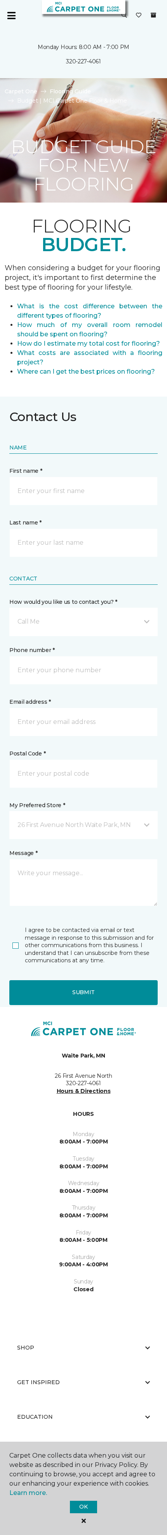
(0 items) (153, 15)
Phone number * (32, 650)
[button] (124, 15)
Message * (23, 853)
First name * (25, 471)
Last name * (25, 522)
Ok (83, 1506)
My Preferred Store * (37, 805)
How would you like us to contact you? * (63, 602)
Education (35, 1416)
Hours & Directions (84, 1090)
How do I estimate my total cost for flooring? (88, 343)
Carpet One (21, 91)
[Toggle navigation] (11, 15)
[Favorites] (138, 15)
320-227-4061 (83, 61)
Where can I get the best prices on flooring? (86, 371)
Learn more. (28, 1493)
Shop (25, 1347)
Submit (83, 992)
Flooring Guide (70, 91)
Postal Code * (27, 753)
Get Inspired (38, 1382)
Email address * (30, 702)
